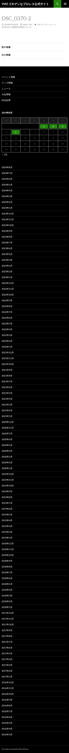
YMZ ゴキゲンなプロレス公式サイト (25, 4)
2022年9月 (7, 300)
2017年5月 (7, 653)
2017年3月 (7, 665)
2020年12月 (8, 422)
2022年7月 (7, 312)
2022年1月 (7, 346)
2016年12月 (8, 682)
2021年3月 (7, 404)
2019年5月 (7, 514)
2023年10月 (8, 225)
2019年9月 (7, 491)
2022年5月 (7, 323)
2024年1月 (7, 207)
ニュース (6, 88)
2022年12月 (8, 283)
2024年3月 (7, 196)
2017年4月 (7, 659)
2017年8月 (7, 636)
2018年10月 (8, 555)
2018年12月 (8, 543)
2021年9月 (7, 369)
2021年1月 (7, 416)
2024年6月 (7, 178)
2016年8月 (7, 705)
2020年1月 (7, 468)
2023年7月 (7, 242)
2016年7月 (7, 711)
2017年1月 (7, 676)
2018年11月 (8, 549)
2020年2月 (7, 462)
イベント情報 (8, 77)
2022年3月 (7, 335)
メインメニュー (65, 4)
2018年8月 (7, 566)
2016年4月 (7, 728)
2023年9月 (7, 231)
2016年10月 (8, 694)
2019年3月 (7, 526)
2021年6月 (7, 387)
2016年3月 (7, 734)
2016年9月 (7, 699)
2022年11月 (8, 288)
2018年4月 (7, 589)
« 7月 (4, 154)
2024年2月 (7, 202)
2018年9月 (7, 560)
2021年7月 (7, 381)
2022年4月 (7, 329)
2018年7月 (7, 572)
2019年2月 (7, 532)
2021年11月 (8, 358)
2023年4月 (7, 260)
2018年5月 (7, 584)
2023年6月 (7, 248)
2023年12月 (8, 213)
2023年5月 (7, 254)
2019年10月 (8, 485)
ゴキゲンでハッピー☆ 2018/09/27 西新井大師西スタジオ (30, 25)
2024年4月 (7, 190)
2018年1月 (7, 607)
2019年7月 (7, 503)
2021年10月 (8, 364)
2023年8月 (7, 236)
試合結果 (6, 100)
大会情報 (6, 94)
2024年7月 (7, 173)
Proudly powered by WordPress (15, 749)
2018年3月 (7, 595)
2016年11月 (8, 688)
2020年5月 (7, 445)
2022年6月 (7, 317)
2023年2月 (7, 271)
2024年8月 (7, 167)
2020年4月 (7, 450)
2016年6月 (7, 717)
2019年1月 (7, 537)
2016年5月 (7, 722)
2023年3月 (7, 265)
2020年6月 (7, 439)
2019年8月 (7, 497)
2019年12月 (8, 474)
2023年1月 (7, 277)
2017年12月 (8, 613)
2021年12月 (8, 352)
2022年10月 (8, 294)
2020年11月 (8, 427)
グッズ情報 (7, 82)
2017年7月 (7, 641)
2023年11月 (8, 219)
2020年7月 (7, 433)
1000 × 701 (27, 24)
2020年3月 (7, 456)
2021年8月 (7, 375)
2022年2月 (7, 341)
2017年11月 (8, 618)
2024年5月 (7, 184)
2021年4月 (7, 398)
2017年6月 (7, 647)
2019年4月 (7, 520)
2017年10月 (8, 624)
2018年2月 (7, 601)
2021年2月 (7, 410)
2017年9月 (7, 630)
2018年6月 (7, 578)
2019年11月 (8, 479)
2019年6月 (7, 508)
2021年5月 (7, 393)
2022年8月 (7, 306)
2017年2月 (7, 670)
